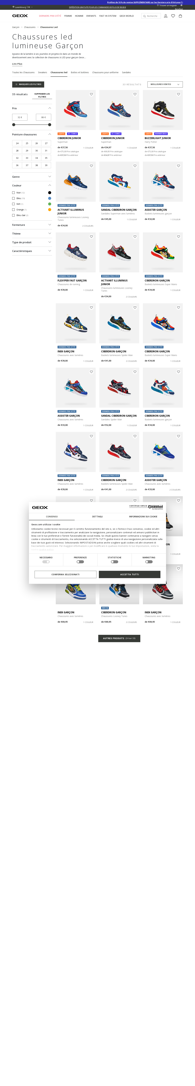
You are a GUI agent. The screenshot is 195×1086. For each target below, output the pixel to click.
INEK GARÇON (66, 351)
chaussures (29, 27)
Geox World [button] (127, 16)
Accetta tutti (129, 574)
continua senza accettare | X (146, 505)
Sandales (126, 72)
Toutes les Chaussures (23, 72)
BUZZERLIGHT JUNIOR (158, 138)
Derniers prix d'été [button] (50, 16)
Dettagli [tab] (97, 516)
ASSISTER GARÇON (156, 209)
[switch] (80, 561)
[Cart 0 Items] (179, 18)
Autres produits (119, 638)
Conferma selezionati (65, 574)
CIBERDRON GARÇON (157, 280)
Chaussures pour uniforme (105, 72)
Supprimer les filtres (42, 95)
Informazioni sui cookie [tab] (143, 516)
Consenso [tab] (52, 516)
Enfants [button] (91, 16)
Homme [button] (79, 16)
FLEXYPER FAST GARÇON (72, 280)
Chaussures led (59, 72)
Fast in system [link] (107, 16)
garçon (15, 27)
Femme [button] (68, 16)
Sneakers (42, 72)
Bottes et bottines (80, 72)
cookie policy (46, 549)
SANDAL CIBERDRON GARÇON (119, 209)
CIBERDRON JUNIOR (69, 138)
